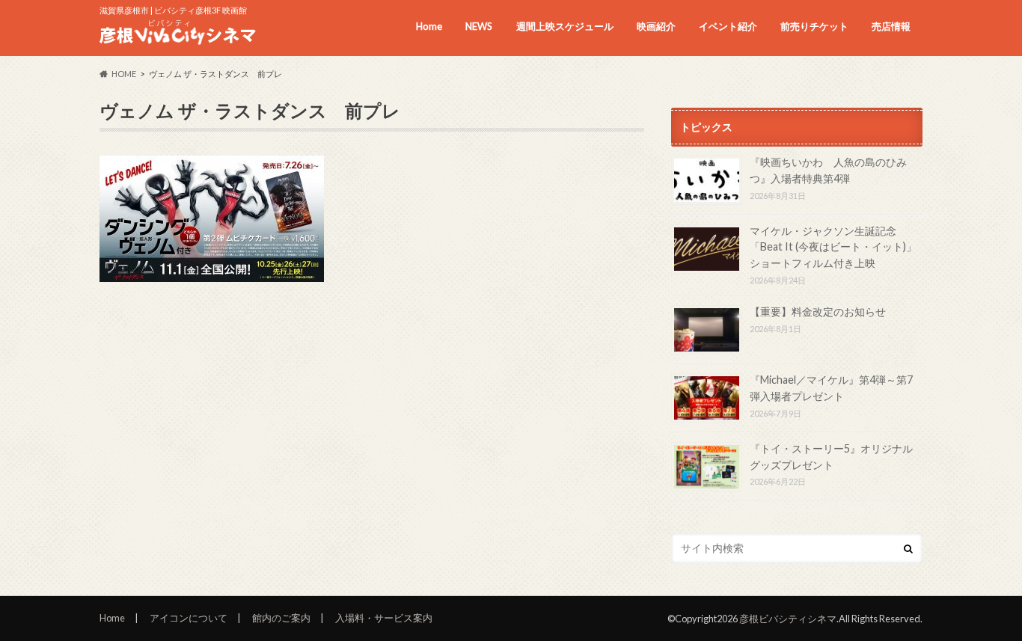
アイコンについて (188, 618)
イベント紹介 (728, 26)
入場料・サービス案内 (383, 618)
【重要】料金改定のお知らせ (818, 311)
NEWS (478, 26)
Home (429, 26)
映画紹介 (656, 26)
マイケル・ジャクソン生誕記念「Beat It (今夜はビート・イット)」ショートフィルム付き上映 (833, 246)
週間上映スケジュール (564, 26)
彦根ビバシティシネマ (787, 619)
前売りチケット (814, 26)
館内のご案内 (281, 618)
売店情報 (891, 26)
